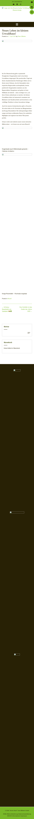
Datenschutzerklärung (24, 814)
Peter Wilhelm (22, 36)
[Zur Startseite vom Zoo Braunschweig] (17, 14)
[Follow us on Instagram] (20, 4)
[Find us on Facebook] (17, 4)
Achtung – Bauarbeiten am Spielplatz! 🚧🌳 (7, 309)
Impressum (23, 816)
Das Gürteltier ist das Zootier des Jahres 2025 (25, 309)
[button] (17, 24)
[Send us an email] (13, 4)
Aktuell (9, 298)
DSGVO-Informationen (13, 816)
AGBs (4, 814)
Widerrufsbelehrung (12, 814)
